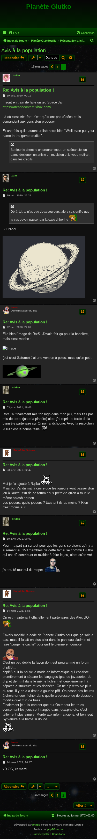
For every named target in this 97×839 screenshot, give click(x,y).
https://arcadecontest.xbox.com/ (27, 107)
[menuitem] (14, 33)
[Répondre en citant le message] (82, 79)
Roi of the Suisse (24, 450)
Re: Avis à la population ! (28, 90)
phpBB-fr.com (55, 829)
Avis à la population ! (25, 50)
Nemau (15, 307)
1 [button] (57, 66)
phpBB (36, 824)
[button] (51, 67)
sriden (16, 387)
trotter (16, 75)
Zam (14, 175)
